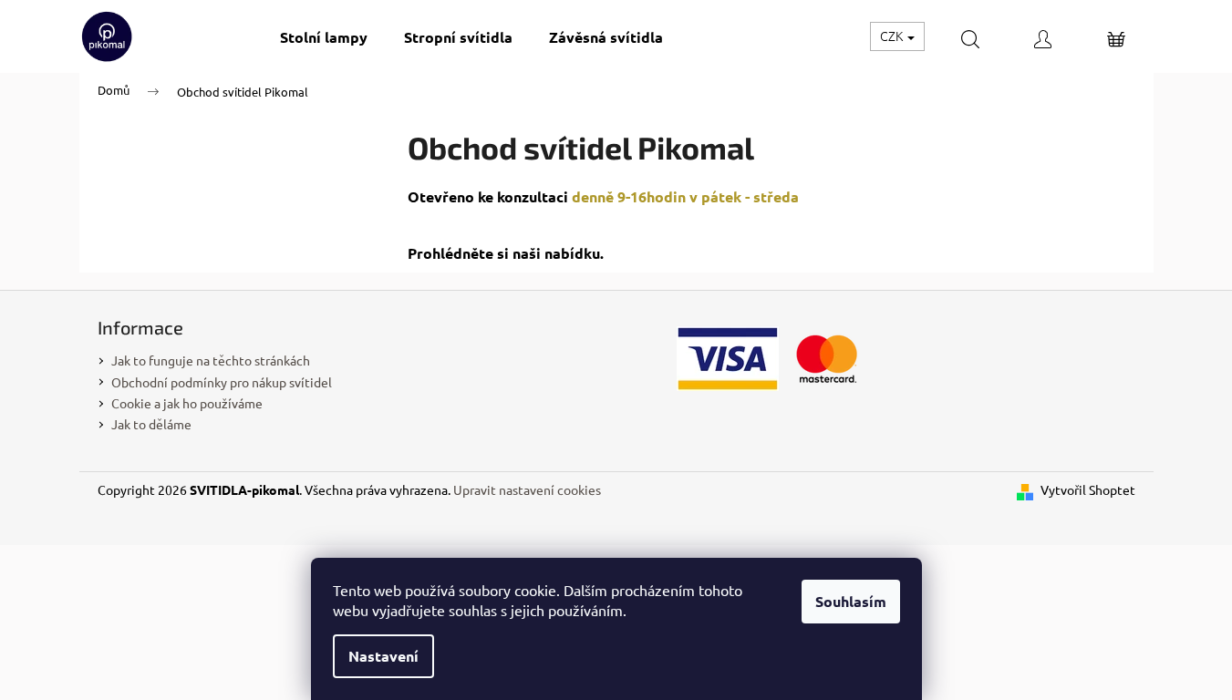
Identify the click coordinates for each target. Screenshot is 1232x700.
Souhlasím (850, 601)
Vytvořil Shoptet (1087, 489)
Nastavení (383, 655)
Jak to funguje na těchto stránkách (210, 360)
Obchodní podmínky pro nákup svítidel (221, 382)
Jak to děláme (151, 424)
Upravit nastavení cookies (527, 489)
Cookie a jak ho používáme (187, 403)
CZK (893, 35)
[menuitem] (324, 37)
